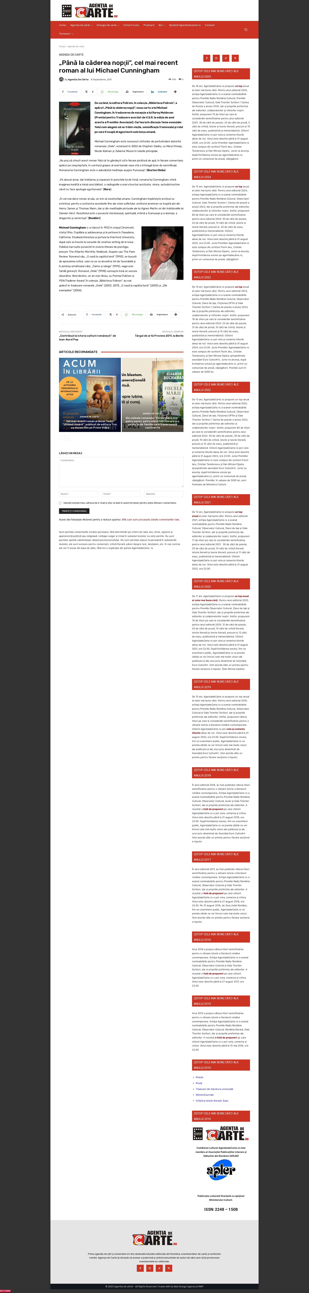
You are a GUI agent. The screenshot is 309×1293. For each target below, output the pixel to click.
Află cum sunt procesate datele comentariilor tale (150, 519)
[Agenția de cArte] (62, 79)
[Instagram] (216, 58)
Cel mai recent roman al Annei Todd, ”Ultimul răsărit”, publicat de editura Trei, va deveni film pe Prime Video (90, 424)
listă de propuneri (213, 809)
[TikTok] (225, 58)
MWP (200, 1286)
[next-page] (67, 438)
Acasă (62, 46)
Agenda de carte (75, 46)
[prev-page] (61, 438)
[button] (246, 29)
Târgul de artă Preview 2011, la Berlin (159, 335)
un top (238, 86)
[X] (235, 58)
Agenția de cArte (78, 79)
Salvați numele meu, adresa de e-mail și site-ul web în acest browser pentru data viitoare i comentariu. (120, 503)
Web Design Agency (185, 1286)
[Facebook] (206, 58)
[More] (175, 91)
